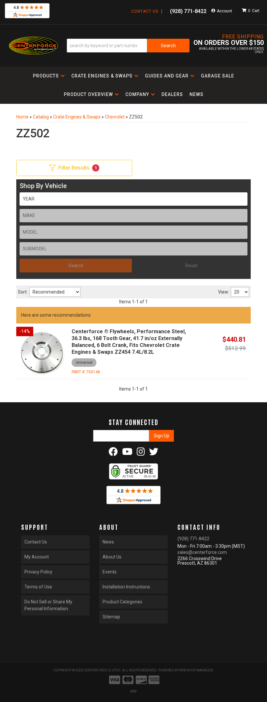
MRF (133, 691)
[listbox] (133, 199)
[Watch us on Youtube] (127, 453)
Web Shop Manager (196, 670)
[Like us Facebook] (113, 453)
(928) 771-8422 (193, 538)
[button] (128, 46)
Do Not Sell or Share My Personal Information (48, 605)
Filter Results (77, 168)
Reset (191, 265)
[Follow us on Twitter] (153, 453)
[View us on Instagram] (141, 453)
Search (75, 265)
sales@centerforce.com (202, 552)
